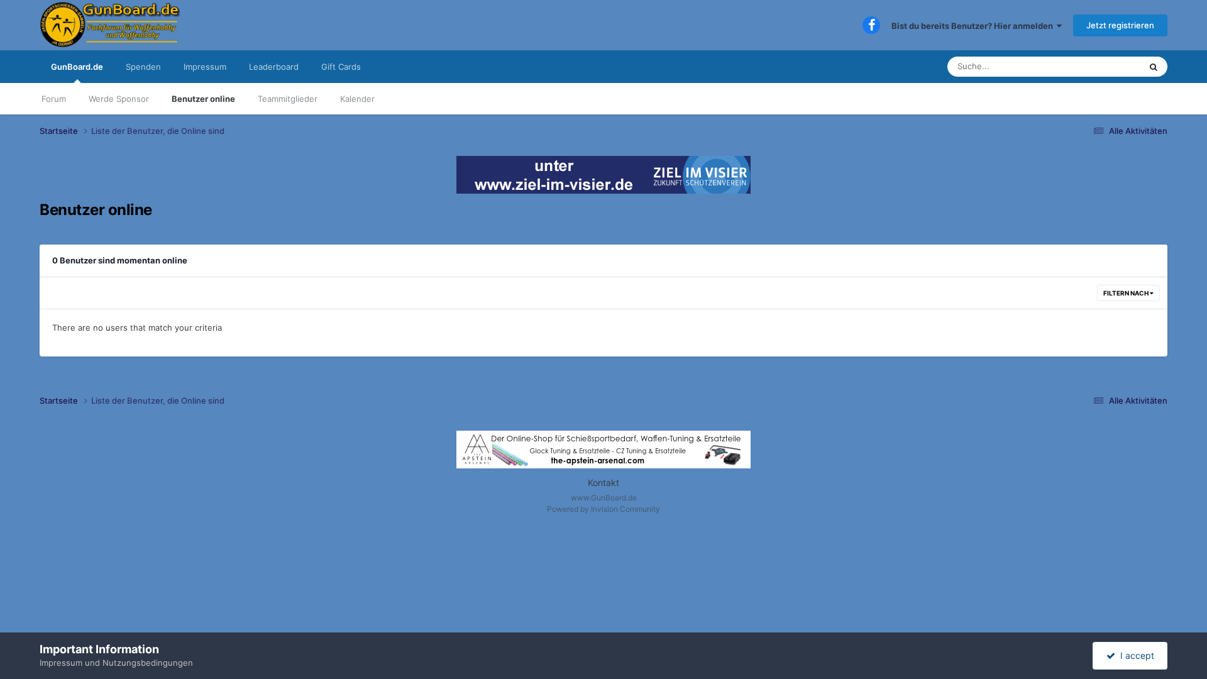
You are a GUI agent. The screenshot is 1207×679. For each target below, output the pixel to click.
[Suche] (1153, 67)
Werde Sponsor (119, 99)
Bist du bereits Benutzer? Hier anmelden (974, 26)
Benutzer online (203, 99)
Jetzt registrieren (1120, 25)
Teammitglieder (287, 99)
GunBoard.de (77, 67)
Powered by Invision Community (603, 509)
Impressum (205, 67)
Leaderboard (274, 67)
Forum (53, 99)
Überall (1110, 66)
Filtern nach (1126, 293)
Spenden (143, 67)
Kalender (357, 99)
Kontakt (603, 482)
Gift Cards (341, 67)
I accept (1134, 655)
